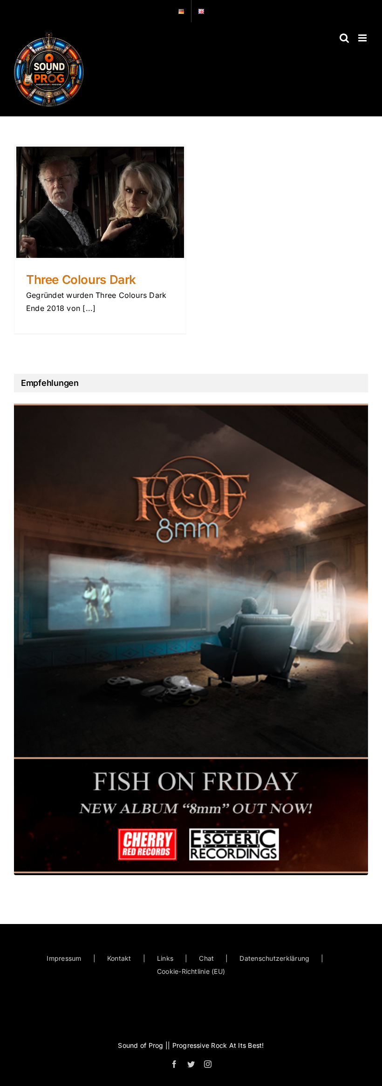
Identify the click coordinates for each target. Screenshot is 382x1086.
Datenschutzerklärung (274, 958)
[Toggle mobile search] (344, 38)
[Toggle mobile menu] (363, 38)
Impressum (64, 958)
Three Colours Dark (81, 279)
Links (165, 958)
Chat (206, 958)
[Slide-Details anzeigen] (191, 639)
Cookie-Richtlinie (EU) (191, 971)
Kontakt (119, 958)
